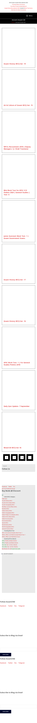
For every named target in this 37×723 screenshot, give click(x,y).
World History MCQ (7, 524)
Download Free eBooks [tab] (10, 539)
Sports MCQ (5, 523)
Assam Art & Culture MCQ (8, 502)
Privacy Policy (4, 626)
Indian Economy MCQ (7, 518)
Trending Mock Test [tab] (9, 530)
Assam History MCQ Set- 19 (15, 64)
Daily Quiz (4, 498)
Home (13, 22)
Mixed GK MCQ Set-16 (12, 448)
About (2, 621)
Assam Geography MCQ (8, 504)
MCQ (1, 613)
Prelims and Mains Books (10, 543)
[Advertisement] (18, 574)
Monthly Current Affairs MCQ (9, 507)
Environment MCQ (6, 520)
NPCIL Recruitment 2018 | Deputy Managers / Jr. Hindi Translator (17, 148)
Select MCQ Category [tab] (9, 496)
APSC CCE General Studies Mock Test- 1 (12, 533)
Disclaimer (3, 623)
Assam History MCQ (7, 500)
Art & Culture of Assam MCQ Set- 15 (18, 105)
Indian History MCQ (7, 510)
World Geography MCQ (8, 526)
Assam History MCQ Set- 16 (15, 321)
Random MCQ (5, 508)
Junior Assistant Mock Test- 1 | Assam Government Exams (16, 237)
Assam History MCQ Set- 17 (15, 280)
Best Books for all (11, 549)
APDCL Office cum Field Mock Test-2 (11, 536)
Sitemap (2, 633)
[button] (18, 4)
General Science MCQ (7, 529)
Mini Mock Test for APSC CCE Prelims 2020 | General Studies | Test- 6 (17, 192)
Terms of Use (4, 630)
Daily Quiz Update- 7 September (17, 406)
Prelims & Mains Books (9, 541)
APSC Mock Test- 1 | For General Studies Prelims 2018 (17, 364)
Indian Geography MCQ (8, 513)
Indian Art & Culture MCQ (8, 516)
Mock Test (3, 616)
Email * (2, 646)
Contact (2, 628)
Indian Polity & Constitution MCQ (10, 514)
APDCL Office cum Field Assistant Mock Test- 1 (13, 535)
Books (2, 618)
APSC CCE (3, 611)
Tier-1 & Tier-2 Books (9, 545)
